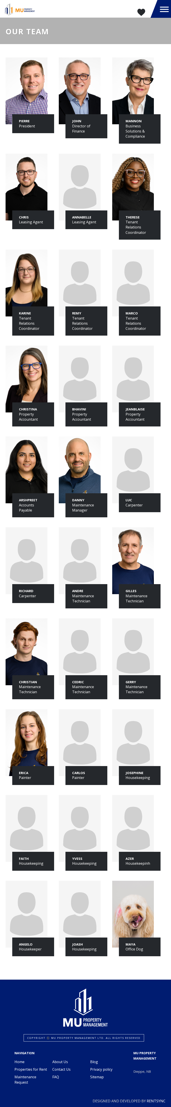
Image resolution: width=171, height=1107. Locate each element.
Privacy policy (101, 1069)
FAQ (55, 1076)
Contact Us (61, 1069)
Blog (94, 1061)
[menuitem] (31, 1062)
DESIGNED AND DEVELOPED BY (129, 1101)
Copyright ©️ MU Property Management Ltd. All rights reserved (83, 1038)
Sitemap (97, 1076)
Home (19, 1061)
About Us (60, 1061)
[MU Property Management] (19, 9)
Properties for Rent (30, 1069)
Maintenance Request (25, 1079)
